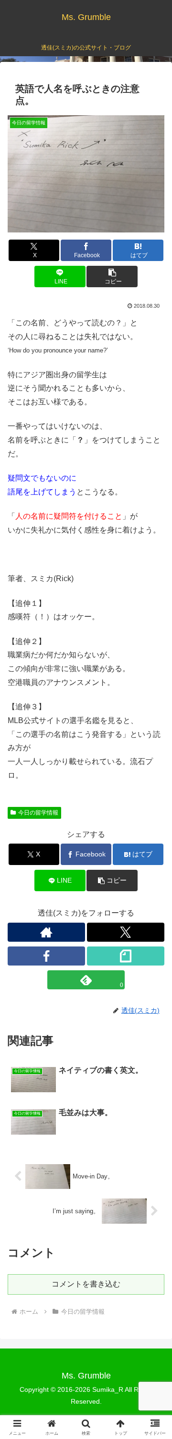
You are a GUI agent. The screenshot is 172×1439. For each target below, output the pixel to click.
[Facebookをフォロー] (46, 956)
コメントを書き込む (86, 1284)
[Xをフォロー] (125, 932)
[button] (112, 276)
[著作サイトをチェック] (46, 932)
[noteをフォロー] (125, 956)
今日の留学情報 (38, 812)
